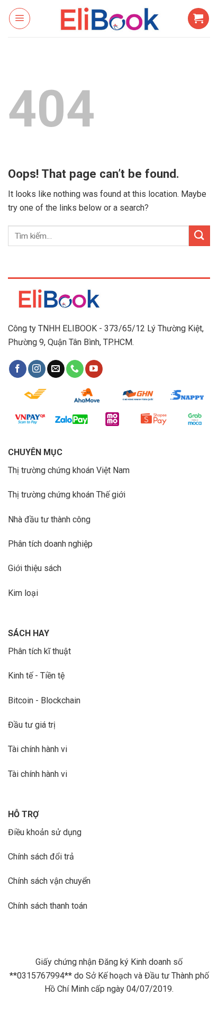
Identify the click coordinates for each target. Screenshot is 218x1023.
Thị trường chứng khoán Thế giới (66, 495)
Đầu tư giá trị (32, 725)
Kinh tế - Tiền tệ (36, 676)
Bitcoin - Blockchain (44, 700)
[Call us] (75, 369)
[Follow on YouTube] (94, 369)
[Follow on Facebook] (17, 369)
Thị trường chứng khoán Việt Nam (69, 470)
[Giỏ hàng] (198, 18)
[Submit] (199, 235)
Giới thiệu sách (34, 568)
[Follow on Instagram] (37, 369)
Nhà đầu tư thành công (49, 519)
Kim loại (23, 593)
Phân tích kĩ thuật (39, 651)
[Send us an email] (56, 369)
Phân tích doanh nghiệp (50, 544)
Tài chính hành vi (37, 749)
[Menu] (19, 18)
